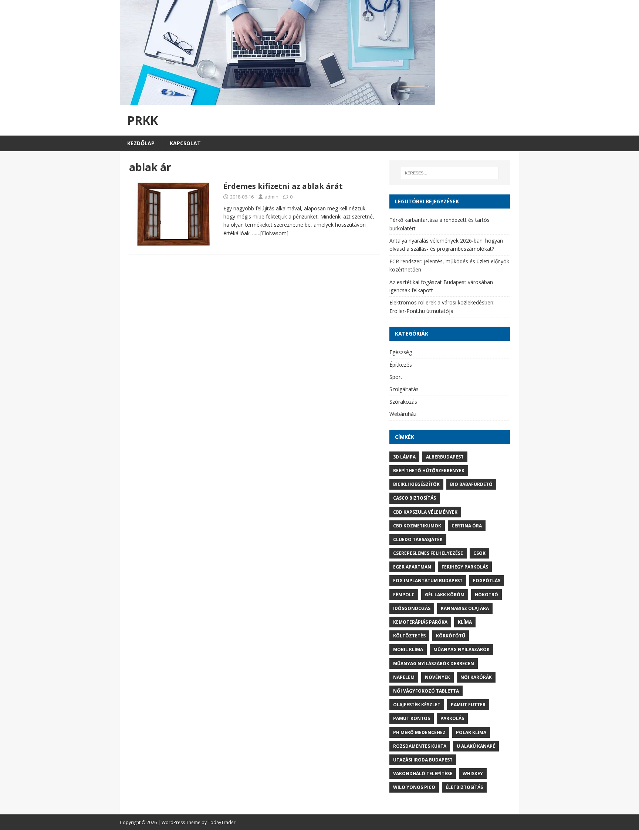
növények (437, 677)
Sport (395, 376)
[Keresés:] (449, 173)
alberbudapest (445, 457)
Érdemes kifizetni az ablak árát (283, 186)
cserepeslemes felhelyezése (428, 553)
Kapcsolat (185, 143)
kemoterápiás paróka (420, 622)
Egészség (400, 352)
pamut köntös (411, 718)
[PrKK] (277, 100)
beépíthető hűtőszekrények (428, 470)
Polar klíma (471, 732)
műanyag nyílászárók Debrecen (433, 663)
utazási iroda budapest (423, 760)
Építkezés (400, 364)
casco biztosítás (414, 498)
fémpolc (404, 594)
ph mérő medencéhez (419, 732)
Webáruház (402, 413)
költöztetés (409, 636)
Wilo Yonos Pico (414, 787)
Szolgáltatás (404, 389)
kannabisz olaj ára (465, 608)
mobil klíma (408, 649)
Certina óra (467, 526)
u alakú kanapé (476, 746)
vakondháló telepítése (422, 773)
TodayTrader (222, 822)
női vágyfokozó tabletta (426, 691)
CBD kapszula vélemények (425, 512)
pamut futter (468, 704)
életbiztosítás (464, 787)
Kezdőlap (141, 143)
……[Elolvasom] (270, 233)
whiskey (473, 773)
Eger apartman (412, 567)
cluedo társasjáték (418, 539)
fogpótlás (486, 580)
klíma (465, 622)
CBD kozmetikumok (417, 526)
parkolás (452, 718)
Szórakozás (403, 401)
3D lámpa (404, 457)
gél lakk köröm (444, 594)
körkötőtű (450, 636)
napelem (404, 677)
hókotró (486, 594)
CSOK (479, 553)
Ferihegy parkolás (465, 567)
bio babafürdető (471, 484)
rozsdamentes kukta (419, 746)
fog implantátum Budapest (428, 580)
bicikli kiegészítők (416, 484)
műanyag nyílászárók (461, 649)
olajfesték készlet (416, 704)
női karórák (476, 677)
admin (271, 196)
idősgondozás (411, 608)
